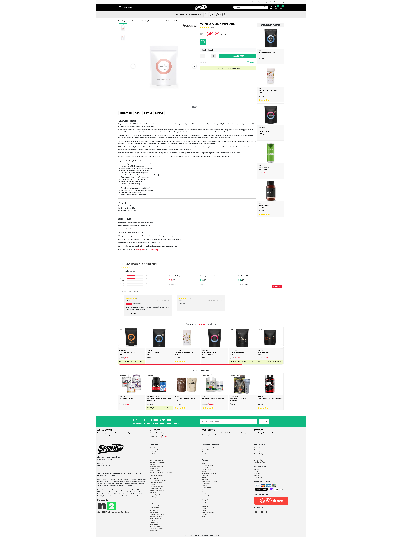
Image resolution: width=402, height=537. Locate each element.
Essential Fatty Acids (156, 488)
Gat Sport (205, 502)
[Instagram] (257, 512)
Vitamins (152, 484)
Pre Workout (153, 454)
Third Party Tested (155, 470)
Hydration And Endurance (157, 462)
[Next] (282, 346)
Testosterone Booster (156, 466)
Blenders (152, 520)
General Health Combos (157, 491)
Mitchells (204, 485)
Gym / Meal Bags (155, 526)
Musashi (204, 463)
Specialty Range (154, 505)
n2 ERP (217, 535)
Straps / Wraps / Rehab (157, 528)
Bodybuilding (154, 522)
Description (126, 113)
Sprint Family (262, 2)
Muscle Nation (206, 487)
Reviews (159, 113)
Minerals (152, 499)
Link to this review (131, 313)
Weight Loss (153, 458)
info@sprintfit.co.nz (165, 437)
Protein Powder (136, 21)
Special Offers (206, 450)
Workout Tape (154, 530)
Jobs (256, 458)
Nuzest (204, 471)
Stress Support (154, 507)
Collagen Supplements (156, 482)
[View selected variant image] (123, 27)
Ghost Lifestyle (206, 469)
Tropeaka (201, 324)
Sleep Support (154, 503)
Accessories (154, 510)
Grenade (204, 514)
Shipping (281, 2)
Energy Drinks (154, 468)
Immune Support (155, 495)
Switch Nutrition (207, 479)
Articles (253, 2)
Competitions (258, 452)
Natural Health (154, 478)
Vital (203, 516)
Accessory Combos (156, 516)
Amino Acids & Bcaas (156, 460)
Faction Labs (206, 496)
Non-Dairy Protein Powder (149, 21)
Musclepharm (206, 483)
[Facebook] (262, 512)
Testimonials (258, 477)
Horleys (204, 504)
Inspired (204, 498)
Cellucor (204, 490)
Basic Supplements (208, 512)
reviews (212, 27)
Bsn (203, 492)
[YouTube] (267, 512)
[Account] (271, 7)
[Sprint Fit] (201, 7)
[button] (125, 7)
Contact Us (257, 448)
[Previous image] (133, 66)
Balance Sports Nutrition (209, 481)
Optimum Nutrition (207, 465)
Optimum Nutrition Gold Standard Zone (161, 472)
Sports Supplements (124, 21)
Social (256, 471)
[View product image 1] (123, 37)
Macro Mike (205, 506)
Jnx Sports (205, 500)
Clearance (205, 452)
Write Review (277, 286)
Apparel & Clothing (155, 518)
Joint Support (154, 497)
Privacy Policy (258, 460)
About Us (272, 2)
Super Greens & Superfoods (158, 480)
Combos (152, 464)
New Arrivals (206, 454)
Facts (138, 113)
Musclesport (206, 494)
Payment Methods (259, 450)
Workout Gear (154, 512)
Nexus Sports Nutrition (209, 473)
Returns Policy (258, 454)
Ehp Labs (205, 467)
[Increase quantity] (213, 56)
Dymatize (205, 475)
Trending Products (207, 456)
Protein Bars (153, 456)
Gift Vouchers (154, 524)
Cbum (204, 510)
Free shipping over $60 (127, 2)
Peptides (152, 501)
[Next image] (194, 66)
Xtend (204, 508)
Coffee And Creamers (156, 486)
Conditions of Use (259, 462)
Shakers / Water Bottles (157, 514)
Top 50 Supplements (156, 475)
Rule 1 (204, 477)
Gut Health (153, 492)
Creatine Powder (155, 452)
